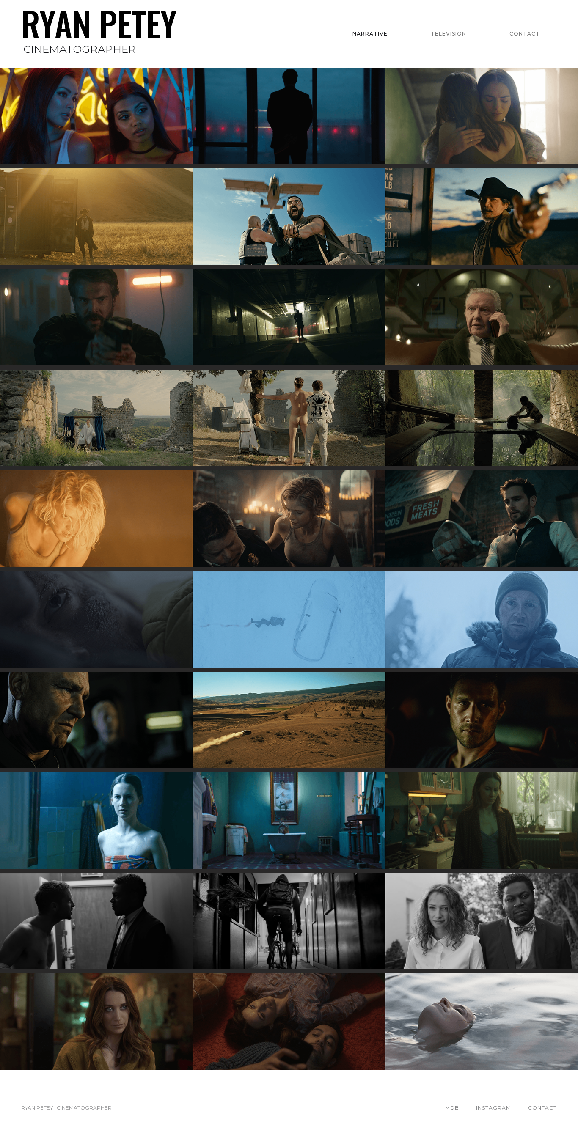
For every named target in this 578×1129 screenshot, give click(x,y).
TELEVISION (448, 33)
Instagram (493, 1107)
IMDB (451, 1107)
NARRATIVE (370, 33)
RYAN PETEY (99, 24)
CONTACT (524, 33)
